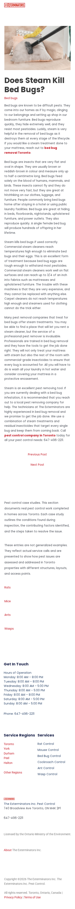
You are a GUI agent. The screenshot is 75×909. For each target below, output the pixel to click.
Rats (7, 587)
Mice (7, 601)
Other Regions (13, 772)
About (8, 850)
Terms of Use (32, 897)
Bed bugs (11, 98)
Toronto (9, 744)
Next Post (37, 465)
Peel (6, 758)
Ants (7, 615)
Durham (9, 753)
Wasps (9, 629)
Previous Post (37, 454)
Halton (8, 763)
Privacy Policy (13, 897)
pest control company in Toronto (30, 435)
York (7, 748)
